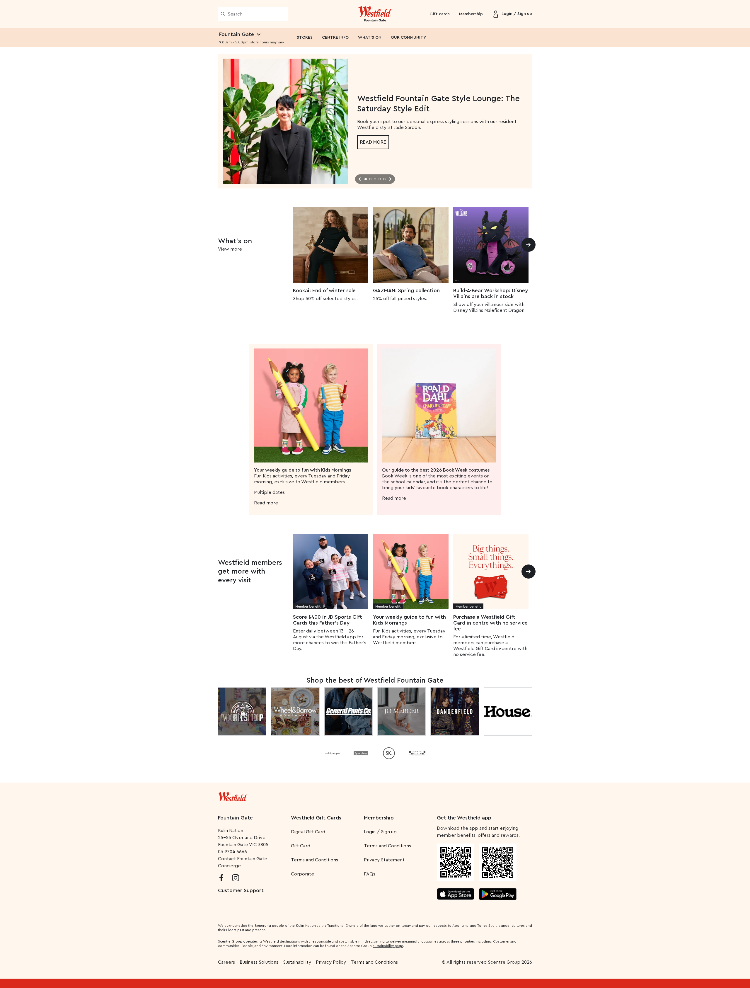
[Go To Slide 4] (380, 179)
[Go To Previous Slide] (359, 179)
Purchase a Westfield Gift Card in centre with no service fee (490, 622)
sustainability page (388, 946)
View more (230, 249)
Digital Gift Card (308, 831)
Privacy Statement (384, 860)
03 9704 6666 (232, 851)
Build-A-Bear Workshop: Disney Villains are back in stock (490, 293)
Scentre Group (504, 962)
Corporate (302, 874)
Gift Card (300, 846)
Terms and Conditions (314, 860)
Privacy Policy (331, 962)
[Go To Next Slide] (390, 179)
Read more (373, 142)
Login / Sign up (380, 831)
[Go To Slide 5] (384, 179)
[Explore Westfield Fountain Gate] (375, 14)
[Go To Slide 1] (365, 179)
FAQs (369, 874)
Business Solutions (259, 962)
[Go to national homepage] (232, 795)
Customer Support (241, 890)
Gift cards (439, 14)
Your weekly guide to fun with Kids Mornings (409, 619)
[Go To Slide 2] (370, 179)
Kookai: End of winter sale (324, 290)
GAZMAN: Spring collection (406, 290)
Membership (471, 14)
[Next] (528, 245)
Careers (226, 962)
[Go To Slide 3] (375, 179)
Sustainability (297, 962)
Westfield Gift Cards (316, 817)
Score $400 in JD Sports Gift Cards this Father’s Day (327, 619)
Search (235, 14)
